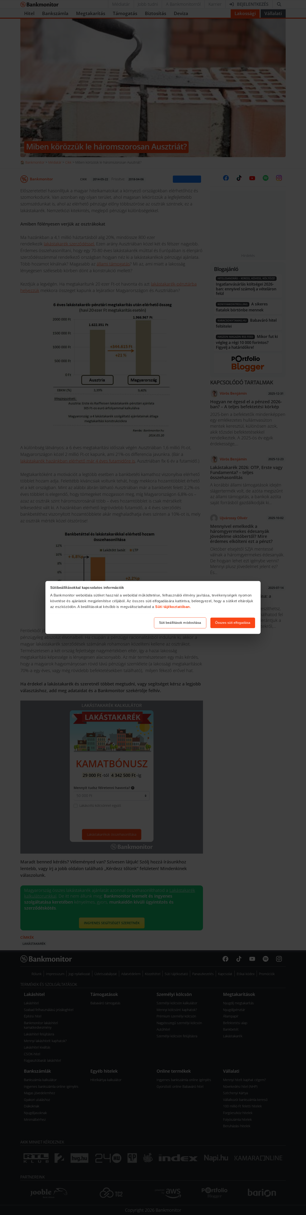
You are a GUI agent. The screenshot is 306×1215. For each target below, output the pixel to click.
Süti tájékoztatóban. (173, 607)
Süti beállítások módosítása (180, 623)
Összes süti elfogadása (232, 623)
